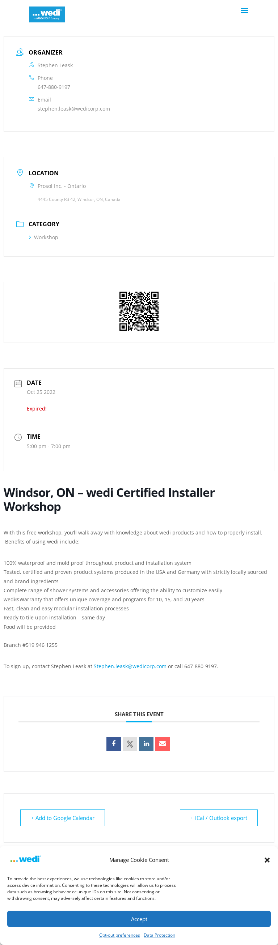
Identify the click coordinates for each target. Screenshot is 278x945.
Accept (139, 919)
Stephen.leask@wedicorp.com (130, 666)
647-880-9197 (54, 86)
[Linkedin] (146, 744)
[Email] (162, 744)
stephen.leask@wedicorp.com (74, 108)
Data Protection (159, 935)
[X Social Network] (130, 744)
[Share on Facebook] (113, 744)
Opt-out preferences (119, 935)
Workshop (46, 237)
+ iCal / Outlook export (218, 817)
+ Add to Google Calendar (62, 817)
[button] (267, 860)
